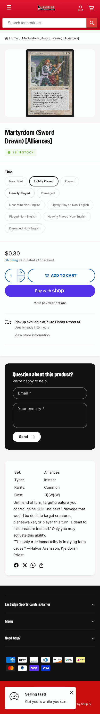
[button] (91, 8)
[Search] (92, 23)
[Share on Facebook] (16, 565)
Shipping (11, 260)
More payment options (50, 303)
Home (13, 38)
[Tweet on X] (25, 565)
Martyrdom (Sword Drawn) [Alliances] (50, 38)
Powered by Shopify (78, 704)
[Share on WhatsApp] (33, 565)
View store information (32, 335)
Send (23, 436)
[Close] (71, 692)
